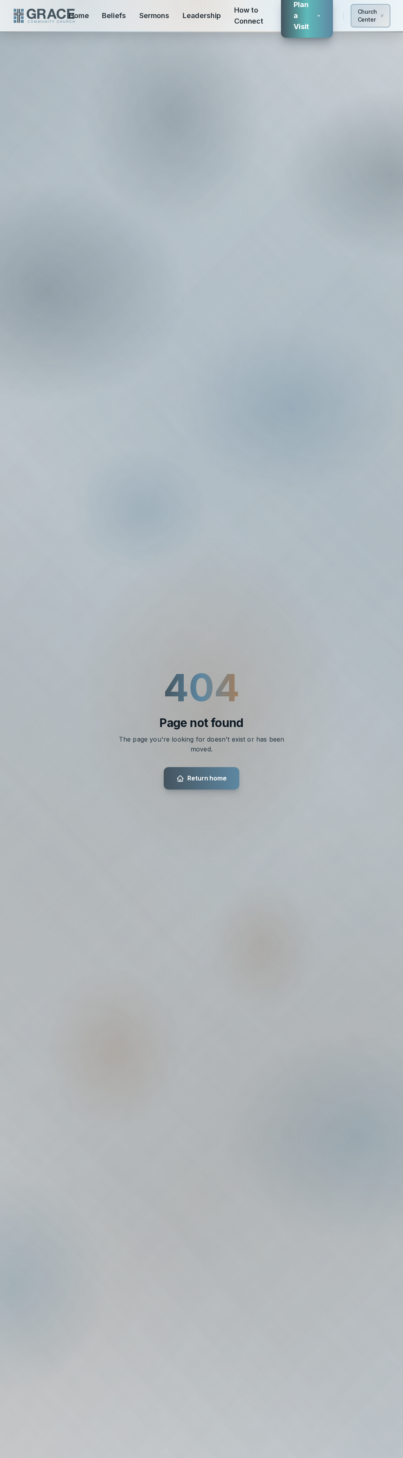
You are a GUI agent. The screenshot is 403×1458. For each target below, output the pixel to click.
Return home (206, 778)
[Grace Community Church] (44, 15)
